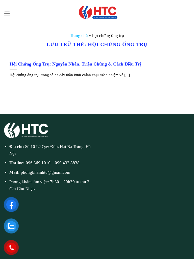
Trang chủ (79, 35)
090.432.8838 (67, 162)
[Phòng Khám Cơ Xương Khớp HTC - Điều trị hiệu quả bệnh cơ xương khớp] (97, 13)
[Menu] (7, 13)
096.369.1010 (38, 162)
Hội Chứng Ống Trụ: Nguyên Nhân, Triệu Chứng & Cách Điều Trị (75, 64)
